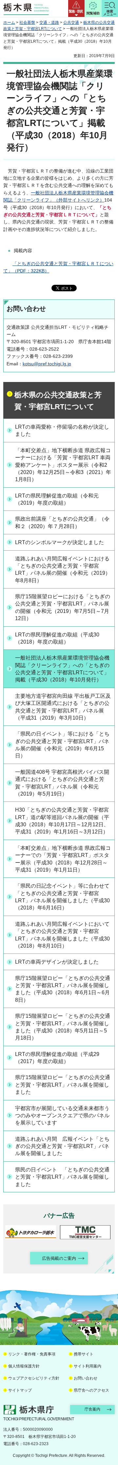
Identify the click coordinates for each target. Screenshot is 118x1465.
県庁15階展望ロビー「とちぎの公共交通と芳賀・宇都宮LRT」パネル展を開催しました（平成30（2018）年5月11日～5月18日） (62, 1027)
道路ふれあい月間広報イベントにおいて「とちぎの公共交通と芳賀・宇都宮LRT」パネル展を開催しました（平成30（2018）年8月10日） (62, 935)
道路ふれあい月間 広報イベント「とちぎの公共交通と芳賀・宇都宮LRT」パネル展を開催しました (62, 1146)
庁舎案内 (92, 1409)
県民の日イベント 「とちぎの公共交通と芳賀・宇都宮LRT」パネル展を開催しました (62, 1177)
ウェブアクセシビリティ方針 (33, 1378)
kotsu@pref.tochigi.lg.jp (47, 363)
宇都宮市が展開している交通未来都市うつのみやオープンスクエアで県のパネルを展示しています (62, 1116)
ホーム (9, 22)
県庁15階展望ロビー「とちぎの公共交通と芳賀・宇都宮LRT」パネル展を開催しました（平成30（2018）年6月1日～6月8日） (62, 989)
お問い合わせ (85, 1378)
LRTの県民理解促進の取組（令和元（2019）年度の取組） (57, 499)
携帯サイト (83, 1354)
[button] (76, 8)
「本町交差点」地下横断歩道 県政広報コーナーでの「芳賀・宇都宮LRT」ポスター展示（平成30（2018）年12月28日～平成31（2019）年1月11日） (63, 859)
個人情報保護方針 (24, 1366)
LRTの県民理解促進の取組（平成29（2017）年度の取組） (57, 1057)
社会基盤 (27, 22)
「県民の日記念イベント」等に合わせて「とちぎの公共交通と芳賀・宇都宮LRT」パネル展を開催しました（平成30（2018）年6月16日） (62, 896)
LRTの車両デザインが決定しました (57, 962)
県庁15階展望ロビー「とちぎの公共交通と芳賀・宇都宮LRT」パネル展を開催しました (62, 1085)
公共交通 (71, 22)
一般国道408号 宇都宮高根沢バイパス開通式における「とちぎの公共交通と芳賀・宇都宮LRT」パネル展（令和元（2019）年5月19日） (62, 783)
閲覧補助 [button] (93, 13)
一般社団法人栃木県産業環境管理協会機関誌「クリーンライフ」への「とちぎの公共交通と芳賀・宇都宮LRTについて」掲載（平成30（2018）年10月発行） (62, 668)
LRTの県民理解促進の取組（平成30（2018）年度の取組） (57, 638)
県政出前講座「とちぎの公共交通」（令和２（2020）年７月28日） (62, 522)
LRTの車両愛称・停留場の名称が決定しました (62, 430)
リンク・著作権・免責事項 (31, 1354)
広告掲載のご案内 (59, 1258)
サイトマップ (20, 1390)
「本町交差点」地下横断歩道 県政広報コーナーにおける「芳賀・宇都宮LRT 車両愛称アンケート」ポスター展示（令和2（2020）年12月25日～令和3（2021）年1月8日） (63, 465)
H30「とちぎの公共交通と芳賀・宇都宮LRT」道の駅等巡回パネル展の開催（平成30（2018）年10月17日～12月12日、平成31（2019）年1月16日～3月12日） (62, 820)
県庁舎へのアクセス (91, 1390)
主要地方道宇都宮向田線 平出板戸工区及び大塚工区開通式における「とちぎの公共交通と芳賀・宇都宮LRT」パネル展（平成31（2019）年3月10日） (63, 707)
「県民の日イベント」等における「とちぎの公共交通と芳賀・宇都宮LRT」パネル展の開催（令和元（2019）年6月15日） (62, 744)
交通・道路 (49, 22)
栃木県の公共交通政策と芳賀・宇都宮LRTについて (58, 401)
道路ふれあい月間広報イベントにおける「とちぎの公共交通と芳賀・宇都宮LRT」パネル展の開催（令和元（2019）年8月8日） (62, 569)
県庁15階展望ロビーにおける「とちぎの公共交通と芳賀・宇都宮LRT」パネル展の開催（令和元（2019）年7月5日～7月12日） (62, 607)
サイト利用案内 (87, 1366)
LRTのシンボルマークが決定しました (59, 542)
